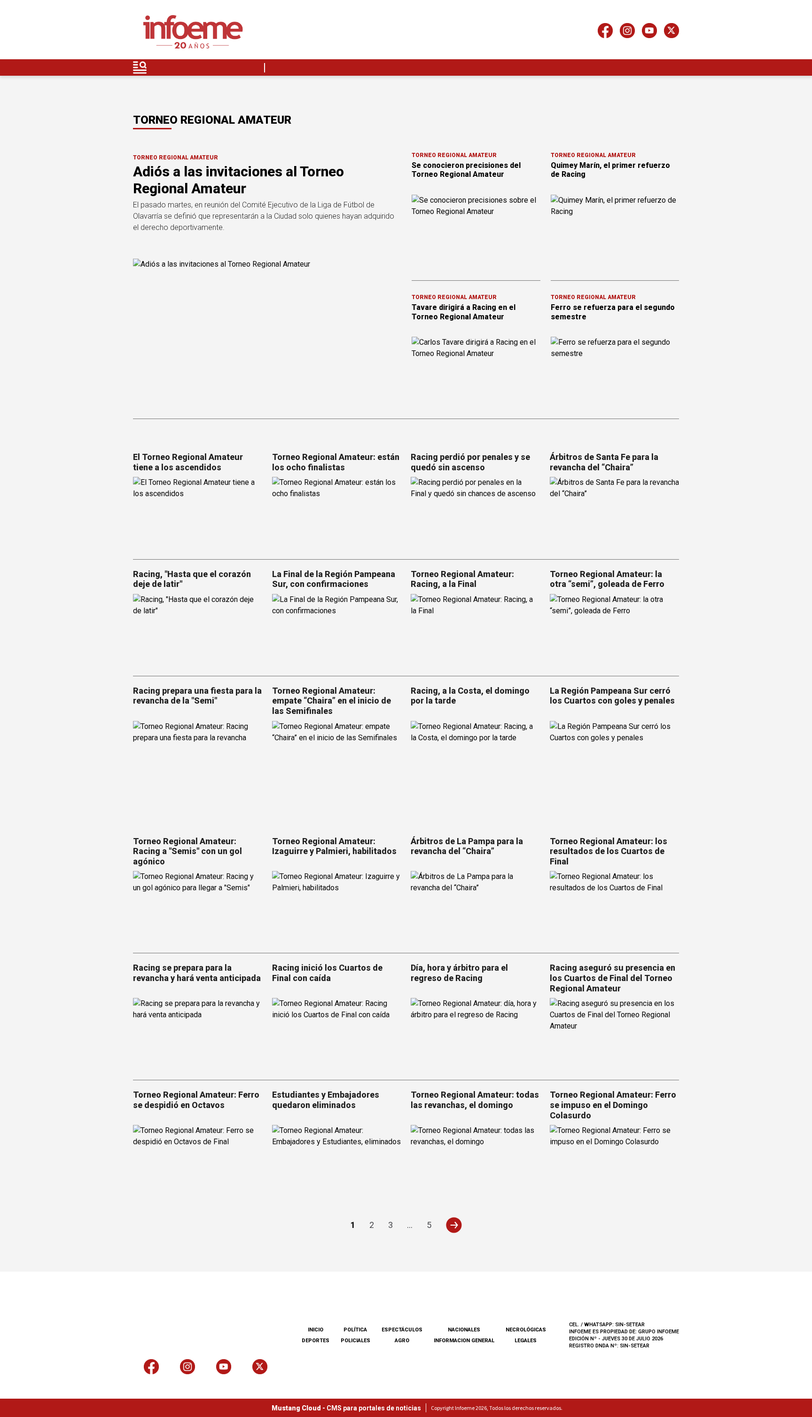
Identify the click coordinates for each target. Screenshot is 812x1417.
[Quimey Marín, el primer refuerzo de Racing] (615, 231)
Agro (402, 1340)
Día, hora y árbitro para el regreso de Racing (459, 973)
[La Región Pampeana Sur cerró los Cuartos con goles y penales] (614, 757)
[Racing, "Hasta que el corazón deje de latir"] (198, 630)
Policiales (355, 1340)
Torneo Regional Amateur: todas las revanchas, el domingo (475, 1100)
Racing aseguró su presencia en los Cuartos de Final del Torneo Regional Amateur (612, 978)
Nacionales (464, 1329)
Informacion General (464, 1340)
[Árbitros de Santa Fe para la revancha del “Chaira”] (614, 513)
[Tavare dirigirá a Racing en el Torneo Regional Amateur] (476, 373)
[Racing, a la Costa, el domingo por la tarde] (475, 757)
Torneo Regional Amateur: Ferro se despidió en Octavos (196, 1100)
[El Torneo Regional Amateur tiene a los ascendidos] (198, 513)
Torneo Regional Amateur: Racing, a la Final (462, 579)
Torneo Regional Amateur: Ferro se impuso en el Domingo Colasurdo (613, 1105)
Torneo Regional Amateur (175, 157)
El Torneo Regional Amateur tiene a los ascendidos (188, 462)
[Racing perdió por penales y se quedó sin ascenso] (475, 513)
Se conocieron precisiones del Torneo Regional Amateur (466, 170)
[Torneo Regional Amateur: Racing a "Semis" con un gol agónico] (198, 907)
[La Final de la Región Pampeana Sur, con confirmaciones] (337, 630)
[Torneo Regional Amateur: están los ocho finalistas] (337, 513)
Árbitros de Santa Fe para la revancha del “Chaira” (604, 462)
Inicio (315, 1329)
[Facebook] (605, 32)
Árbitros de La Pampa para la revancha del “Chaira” (467, 846)
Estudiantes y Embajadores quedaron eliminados (325, 1100)
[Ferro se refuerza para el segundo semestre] (615, 373)
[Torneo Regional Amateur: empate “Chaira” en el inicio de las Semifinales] (337, 757)
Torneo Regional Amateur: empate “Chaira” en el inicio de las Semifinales (331, 701)
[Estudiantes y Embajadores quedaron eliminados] (337, 1161)
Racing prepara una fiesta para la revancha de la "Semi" (197, 696)
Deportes (315, 1340)
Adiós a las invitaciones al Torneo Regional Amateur (238, 180)
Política (355, 1329)
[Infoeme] (193, 32)
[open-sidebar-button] (140, 67)
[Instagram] (627, 32)
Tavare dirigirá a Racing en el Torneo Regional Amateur (463, 312)
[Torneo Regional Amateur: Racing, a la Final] (475, 630)
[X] (671, 32)
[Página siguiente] (453, 1225)
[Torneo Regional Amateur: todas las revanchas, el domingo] (475, 1161)
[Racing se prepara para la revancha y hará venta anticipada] (198, 1034)
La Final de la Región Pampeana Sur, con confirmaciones (333, 579)
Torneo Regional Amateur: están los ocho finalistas (335, 462)
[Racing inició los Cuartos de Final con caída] (337, 1034)
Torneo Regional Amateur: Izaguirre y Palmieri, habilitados (334, 846)
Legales (526, 1340)
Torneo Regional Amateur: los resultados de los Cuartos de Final (608, 851)
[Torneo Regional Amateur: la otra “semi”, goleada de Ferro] (614, 630)
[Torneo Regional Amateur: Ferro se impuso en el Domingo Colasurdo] (614, 1161)
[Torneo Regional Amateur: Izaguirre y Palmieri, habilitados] (337, 907)
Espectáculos (402, 1329)
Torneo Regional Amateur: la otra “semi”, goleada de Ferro (607, 579)
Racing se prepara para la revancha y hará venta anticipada (197, 973)
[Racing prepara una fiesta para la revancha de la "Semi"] (198, 757)
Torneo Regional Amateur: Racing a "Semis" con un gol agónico (187, 851)
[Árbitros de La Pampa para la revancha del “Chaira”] (475, 907)
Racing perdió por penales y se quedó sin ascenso (470, 462)
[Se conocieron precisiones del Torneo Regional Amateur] (476, 231)
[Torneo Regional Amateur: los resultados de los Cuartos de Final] (614, 907)
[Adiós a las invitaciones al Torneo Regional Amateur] (266, 334)
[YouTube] (649, 32)
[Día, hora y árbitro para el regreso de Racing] (475, 1034)
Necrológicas (526, 1329)
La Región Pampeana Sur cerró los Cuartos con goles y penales (612, 696)
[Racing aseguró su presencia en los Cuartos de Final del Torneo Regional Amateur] (614, 1034)
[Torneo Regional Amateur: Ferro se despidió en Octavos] (198, 1161)
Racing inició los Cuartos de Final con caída (327, 973)
